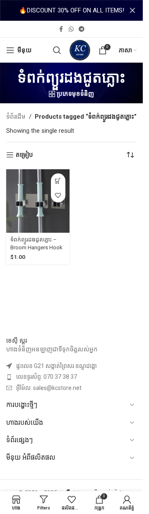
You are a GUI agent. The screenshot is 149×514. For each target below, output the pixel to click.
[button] (58, 180)
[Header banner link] (71, 10)
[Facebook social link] (61, 29)
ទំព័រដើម (16, 116)
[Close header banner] (132, 10)
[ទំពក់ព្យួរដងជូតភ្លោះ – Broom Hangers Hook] (38, 201)
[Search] (57, 50)
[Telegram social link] (81, 29)
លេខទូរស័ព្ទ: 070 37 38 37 (46, 376)
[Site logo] (80, 50)
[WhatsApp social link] (71, 29)
